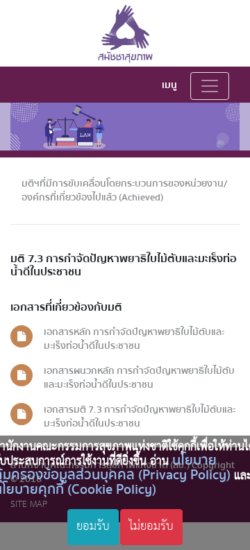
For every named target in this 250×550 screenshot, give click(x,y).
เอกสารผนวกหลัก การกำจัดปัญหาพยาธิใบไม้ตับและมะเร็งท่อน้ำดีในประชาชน (139, 378)
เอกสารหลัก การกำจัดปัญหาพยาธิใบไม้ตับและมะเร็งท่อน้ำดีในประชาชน (134, 339)
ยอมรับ (93, 526)
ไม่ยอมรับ (151, 526)
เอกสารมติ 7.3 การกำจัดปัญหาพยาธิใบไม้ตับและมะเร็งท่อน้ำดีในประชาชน (139, 416)
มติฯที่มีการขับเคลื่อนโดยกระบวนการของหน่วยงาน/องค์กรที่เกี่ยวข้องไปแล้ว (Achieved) (124, 190)
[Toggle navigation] (209, 86)
